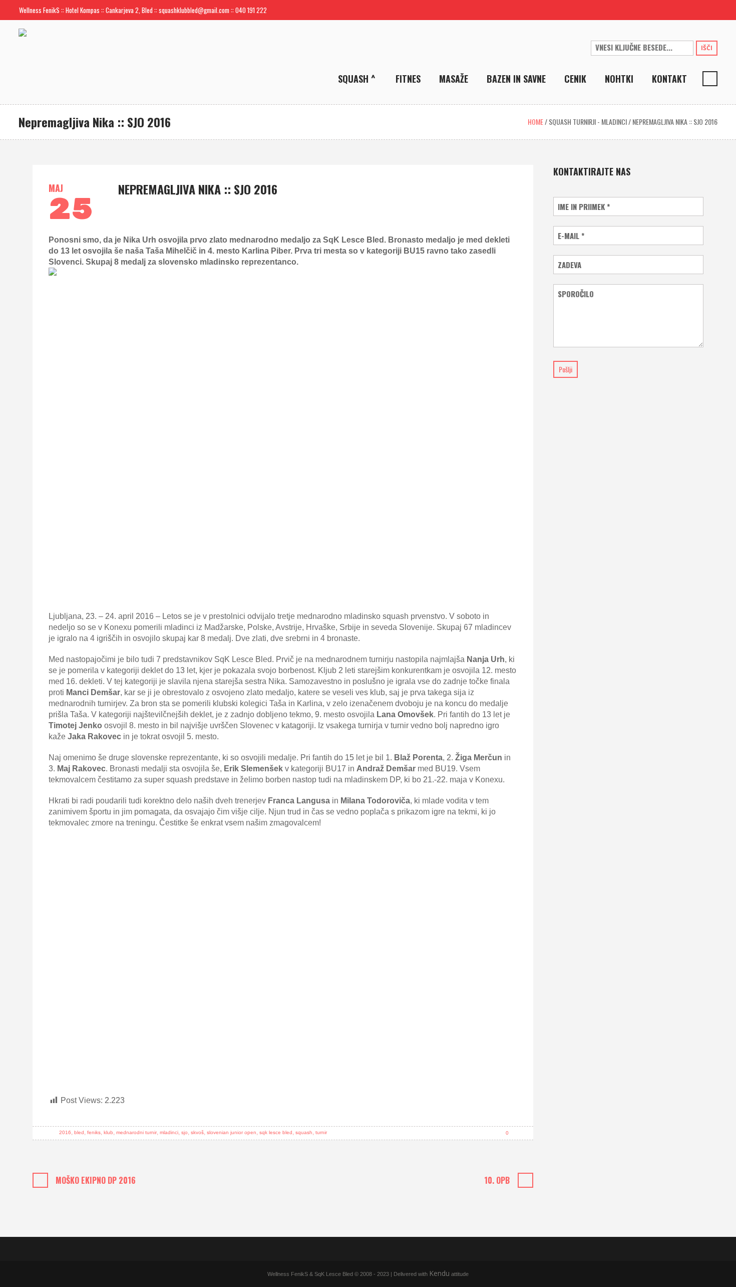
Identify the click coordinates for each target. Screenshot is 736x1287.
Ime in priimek (584, 206)
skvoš (197, 1132)
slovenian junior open (231, 1132)
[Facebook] (693, 10)
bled (79, 1132)
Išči (706, 48)
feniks (94, 1132)
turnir (321, 1132)
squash (303, 1132)
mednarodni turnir (136, 1132)
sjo (184, 1132)
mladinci (169, 1132)
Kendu (439, 1273)
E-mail (571, 236)
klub (108, 1132)
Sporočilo (576, 294)
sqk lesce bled (275, 1132)
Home (535, 121)
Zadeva (569, 265)
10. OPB (497, 1180)
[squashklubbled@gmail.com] (677, 10)
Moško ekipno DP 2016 (96, 1180)
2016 (65, 1132)
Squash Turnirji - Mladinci (588, 121)
